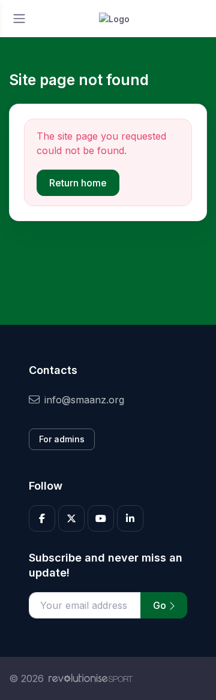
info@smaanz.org (84, 400)
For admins (62, 439)
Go (161, 605)
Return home (78, 183)
